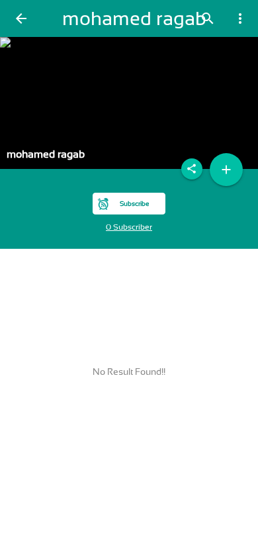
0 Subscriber (129, 227)
